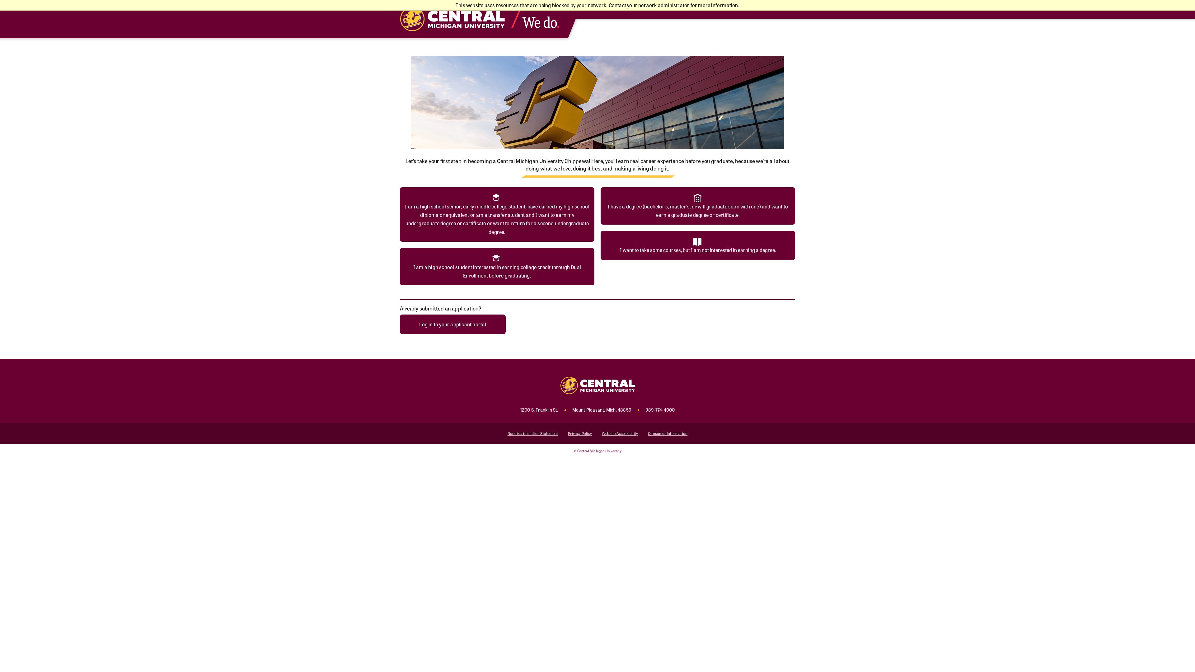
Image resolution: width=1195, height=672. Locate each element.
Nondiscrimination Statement (533, 433)
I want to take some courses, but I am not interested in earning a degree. (698, 250)
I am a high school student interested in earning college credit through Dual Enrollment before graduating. (497, 271)
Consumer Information (667, 433)
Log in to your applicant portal (452, 324)
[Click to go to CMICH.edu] (485, 19)
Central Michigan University (599, 450)
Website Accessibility (620, 433)
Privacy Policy (580, 433)
